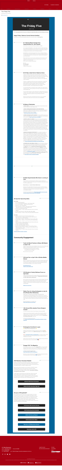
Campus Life (27, 8)
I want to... (50, 8)
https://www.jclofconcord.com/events (29, 302)
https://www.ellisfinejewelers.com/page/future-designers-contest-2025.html (34, 320)
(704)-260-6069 (6, 451)
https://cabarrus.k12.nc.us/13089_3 (35, 117)
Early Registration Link (27, 265)
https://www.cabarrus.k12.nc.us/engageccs (30, 352)
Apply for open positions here (28, 266)
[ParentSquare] (23, 462)
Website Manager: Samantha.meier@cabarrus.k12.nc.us (22, 451)
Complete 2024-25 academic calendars (20, 231)
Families (34, 8)
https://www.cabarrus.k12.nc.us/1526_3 (30, 113)
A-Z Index (46, 4)
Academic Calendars (55, 4)
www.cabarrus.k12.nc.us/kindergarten (32, 334)
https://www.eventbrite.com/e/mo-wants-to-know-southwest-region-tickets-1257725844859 (35, 193)
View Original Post (5, 15)
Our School (8, 8)
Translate (58, 452)
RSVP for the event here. (27, 285)
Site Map (52, 447)
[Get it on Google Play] (30, 463)
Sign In (52, 450)
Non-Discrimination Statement (44, 448)
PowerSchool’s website (31, 151)
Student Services (17, 8)
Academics (42, 8)
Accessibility (53, 448)
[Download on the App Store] (38, 463)
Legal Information (42, 447)
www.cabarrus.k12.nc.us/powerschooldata (32, 154)
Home (1, 8)
